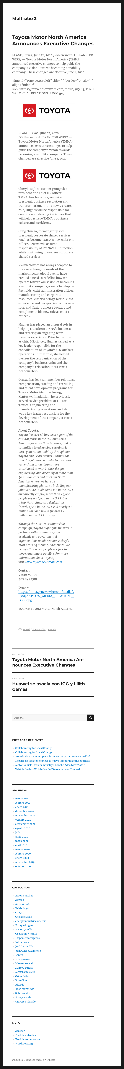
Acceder (20, 1030)
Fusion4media (23, 929)
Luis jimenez (23, 959)
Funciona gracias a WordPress (40, 1060)
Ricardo (52, 629)
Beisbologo (22, 908)
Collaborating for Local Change (33, 748)
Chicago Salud (23, 916)
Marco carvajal (24, 963)
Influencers (22, 942)
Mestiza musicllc (25, 971)
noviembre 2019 (25, 862)
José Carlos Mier (24, 946)
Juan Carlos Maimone (28, 950)
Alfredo (19, 899)
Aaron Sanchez (24, 895)
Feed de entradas (25, 1035)
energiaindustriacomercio (30, 921)
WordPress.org (24, 1043)
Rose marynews (24, 988)
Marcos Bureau (24, 967)
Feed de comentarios (27, 1039)
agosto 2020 (22, 828)
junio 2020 (21, 836)
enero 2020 (22, 857)
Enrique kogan (24, 925)
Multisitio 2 (24, 18)
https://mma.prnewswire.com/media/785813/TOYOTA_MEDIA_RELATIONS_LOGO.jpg (46, 596)
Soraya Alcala (23, 997)
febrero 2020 (23, 853)
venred (26, 629)
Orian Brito (22, 976)
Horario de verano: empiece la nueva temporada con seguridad (52, 756)
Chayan (19, 912)
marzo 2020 (22, 849)
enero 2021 (21, 806)
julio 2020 (21, 832)
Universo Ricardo (25, 1001)
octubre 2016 (23, 866)
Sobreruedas (22, 993)
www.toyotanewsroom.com (43, 562)
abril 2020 (21, 845)
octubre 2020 (23, 819)
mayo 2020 (22, 840)
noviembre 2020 (25, 815)
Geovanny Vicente (26, 933)
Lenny (19, 954)
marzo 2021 (22, 798)
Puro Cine (21, 980)
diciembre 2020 (24, 811)
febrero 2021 (22, 802)
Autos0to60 (22, 904)
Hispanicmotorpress (27, 937)
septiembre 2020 (25, 823)
